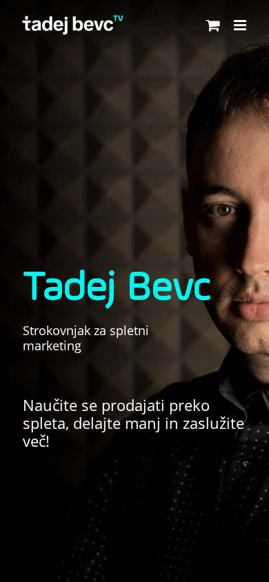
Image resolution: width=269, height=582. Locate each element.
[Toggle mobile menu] (241, 25)
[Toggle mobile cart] (213, 25)
